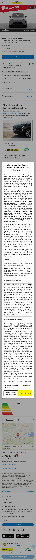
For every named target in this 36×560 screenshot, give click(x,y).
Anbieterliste (8, 388)
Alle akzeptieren (25, 393)
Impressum (26, 386)
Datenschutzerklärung (11, 386)
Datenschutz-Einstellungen (10, 393)
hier (15, 221)
